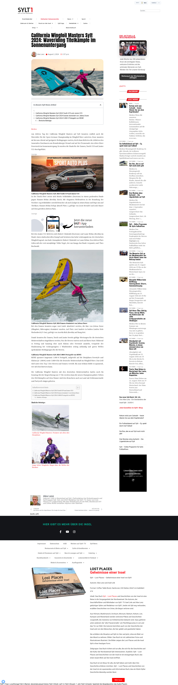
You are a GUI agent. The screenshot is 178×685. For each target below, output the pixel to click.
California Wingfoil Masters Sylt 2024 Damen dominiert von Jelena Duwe (62, 116)
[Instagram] (74, 531)
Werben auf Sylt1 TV (78, 544)
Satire (85, 23)
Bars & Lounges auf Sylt (73, 553)
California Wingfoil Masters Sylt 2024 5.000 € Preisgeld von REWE (60, 118)
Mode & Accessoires (58, 563)
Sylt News (93, 544)
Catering (91, 553)
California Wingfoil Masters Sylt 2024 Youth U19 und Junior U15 (59, 113)
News (69, 19)
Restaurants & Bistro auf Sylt (55, 548)
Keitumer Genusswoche (50, 19)
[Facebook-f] (60, 531)
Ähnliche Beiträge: (45, 121)
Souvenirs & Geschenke (63, 558)
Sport (84, 19)
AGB (65, 544)
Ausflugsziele (77, 563)
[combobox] (150, 10)
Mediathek (72, 23)
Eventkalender (27, 19)
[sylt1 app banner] (67, 231)
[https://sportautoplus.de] (67, 191)
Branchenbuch (71, 27)
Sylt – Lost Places (110, 596)
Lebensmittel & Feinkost (87, 558)
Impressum (41, 544)
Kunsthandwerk (42, 558)
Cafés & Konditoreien (80, 548)
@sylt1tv (122, 86)
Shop (34, 27)
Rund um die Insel (45, 23)
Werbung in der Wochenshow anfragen (133, 77)
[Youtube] (67, 531)
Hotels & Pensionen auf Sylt (48, 553)
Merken (34, 129)
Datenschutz (54, 544)
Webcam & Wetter (26, 23)
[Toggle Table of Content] (77, 387)
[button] (100, 105)
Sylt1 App (61, 23)
